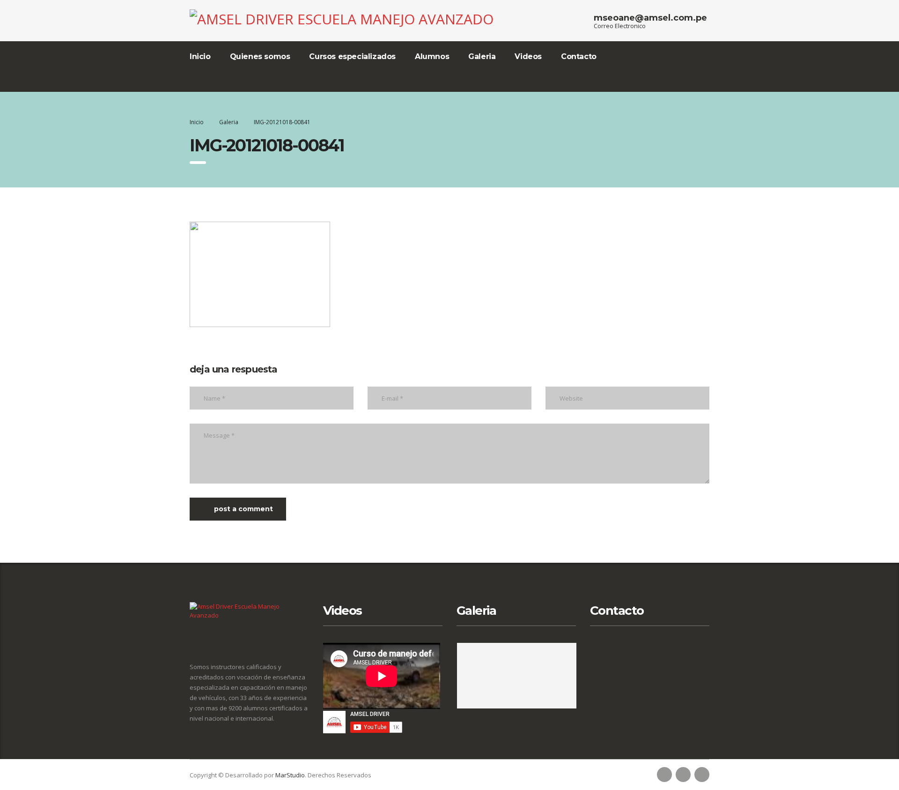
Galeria (481, 56)
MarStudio (290, 775)
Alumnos (432, 56)
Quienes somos (260, 56)
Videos (528, 56)
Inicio (200, 56)
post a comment (243, 509)
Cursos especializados (352, 56)
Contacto (579, 56)
